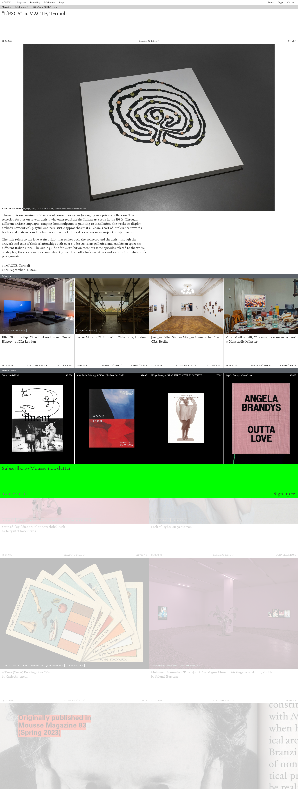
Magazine (21, 2)
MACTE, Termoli (17, 266)
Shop (61, 2)
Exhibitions (49, 2)
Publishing (35, 2)
